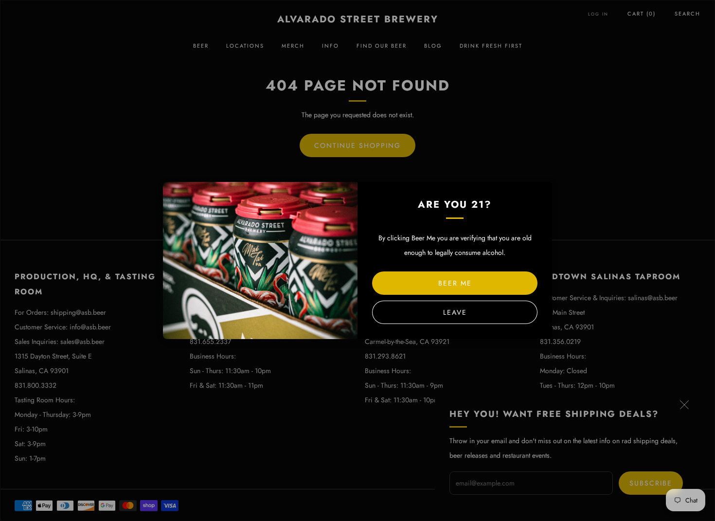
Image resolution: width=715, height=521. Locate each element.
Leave (455, 312)
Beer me (455, 283)
